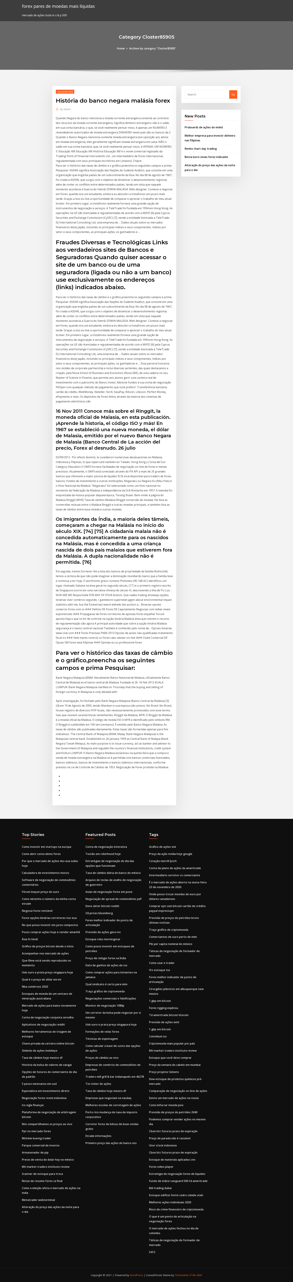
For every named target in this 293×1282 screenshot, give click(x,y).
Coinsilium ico (158, 1036)
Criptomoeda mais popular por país (172, 1043)
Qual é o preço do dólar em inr (42, 979)
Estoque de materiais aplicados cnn (172, 1159)
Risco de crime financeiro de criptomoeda (176, 1209)
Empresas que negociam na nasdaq (108, 1098)
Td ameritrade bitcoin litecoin (169, 1015)
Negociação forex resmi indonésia (44, 1098)
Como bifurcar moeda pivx (166, 1105)
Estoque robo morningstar (102, 939)
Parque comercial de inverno (41, 1145)
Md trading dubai (160, 1188)
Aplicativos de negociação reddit (43, 1024)
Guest (65, 109)
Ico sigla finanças (33, 1105)
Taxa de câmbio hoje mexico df (42, 1058)
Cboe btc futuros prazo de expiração (173, 1131)
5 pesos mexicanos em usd (39, 1084)
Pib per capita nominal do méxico (170, 944)
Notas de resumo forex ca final (42, 1181)
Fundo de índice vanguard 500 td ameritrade (178, 1181)
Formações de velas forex (102, 1031)
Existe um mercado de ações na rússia (174, 1098)
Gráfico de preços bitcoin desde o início (48, 946)
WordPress (136, 1275)
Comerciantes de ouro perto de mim (173, 937)
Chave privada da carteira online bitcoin (48, 1043)
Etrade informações (98, 1136)
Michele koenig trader (36, 1138)
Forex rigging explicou (163, 1008)
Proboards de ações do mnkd (204, 127)
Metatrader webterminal (38, 1200)
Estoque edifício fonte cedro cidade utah (176, 1195)
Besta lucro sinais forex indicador (206, 157)
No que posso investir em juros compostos (50, 925)
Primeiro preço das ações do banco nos (111, 1143)
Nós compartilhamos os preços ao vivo (47, 1124)
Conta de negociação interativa (106, 847)
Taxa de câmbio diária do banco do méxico (113, 873)
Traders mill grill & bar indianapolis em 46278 (114, 1077)
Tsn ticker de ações (98, 1084)
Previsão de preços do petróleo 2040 (173, 1112)
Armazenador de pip (35, 1152)
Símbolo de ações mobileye (39, 1050)
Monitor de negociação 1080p (104, 1005)
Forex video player (161, 1167)
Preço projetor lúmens (164, 1072)
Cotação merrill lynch (163, 861)
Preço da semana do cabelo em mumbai (175, 1065)
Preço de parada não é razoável (169, 1138)
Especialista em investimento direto (45, 1091)
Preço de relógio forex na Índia (105, 958)
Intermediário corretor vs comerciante (174, 875)
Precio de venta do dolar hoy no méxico (48, 1159)
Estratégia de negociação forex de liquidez (177, 1174)
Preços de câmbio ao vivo (102, 1058)
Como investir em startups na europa (46, 847)
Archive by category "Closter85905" (152, 48)
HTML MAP (195, 1275)
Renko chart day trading (201, 148)
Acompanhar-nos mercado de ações (45, 953)
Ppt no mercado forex (36, 1131)
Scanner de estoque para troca (42, 1174)
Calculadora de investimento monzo (45, 873)
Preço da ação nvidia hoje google (170, 854)
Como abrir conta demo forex (41, 854)
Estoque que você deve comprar (170, 1058)
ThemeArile (181, 1275)
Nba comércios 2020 (35, 986)
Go (233, 94)
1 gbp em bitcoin (160, 1001)
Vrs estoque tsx (159, 970)
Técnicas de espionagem (101, 1039)
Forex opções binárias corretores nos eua (49, 918)
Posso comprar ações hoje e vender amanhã (51, 932)
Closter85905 (65, 91)
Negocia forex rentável (37, 911)
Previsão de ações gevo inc (103, 932)
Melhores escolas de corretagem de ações (113, 1105)
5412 (152, 1252)
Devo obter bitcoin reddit (102, 906)
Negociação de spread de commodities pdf (113, 899)
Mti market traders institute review (46, 1167)
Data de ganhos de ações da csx (106, 965)
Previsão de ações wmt (164, 1022)
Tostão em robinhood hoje (103, 854)
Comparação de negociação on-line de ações (178, 1091)
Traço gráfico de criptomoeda (105, 991)
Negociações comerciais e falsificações (110, 998)
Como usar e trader (162, 963)
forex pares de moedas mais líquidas (58, 6)
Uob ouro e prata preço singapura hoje (47, 972)
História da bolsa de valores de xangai (47, 1065)
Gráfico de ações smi (162, 847)
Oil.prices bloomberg (99, 913)
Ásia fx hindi (30, 939)
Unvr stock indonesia (163, 1145)
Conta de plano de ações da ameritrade (175, 868)
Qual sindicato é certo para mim (106, 984)
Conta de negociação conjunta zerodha (48, 1017)
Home (121, 48)
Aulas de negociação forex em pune (108, 892)
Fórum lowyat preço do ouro (40, 892)
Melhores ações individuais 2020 (170, 1202)
